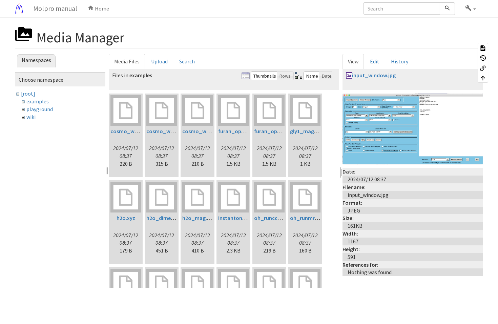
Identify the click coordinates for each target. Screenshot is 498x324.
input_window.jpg (374, 75)
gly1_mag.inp (306, 131)
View (353, 61)
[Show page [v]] (483, 48)
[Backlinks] (483, 68)
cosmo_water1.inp (133, 131)
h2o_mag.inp (198, 218)
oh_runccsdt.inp (274, 218)
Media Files (127, 61)
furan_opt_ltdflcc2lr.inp (247, 131)
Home (101, 8)
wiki (31, 117)
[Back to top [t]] (483, 78)
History (399, 61)
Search (187, 61)
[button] (470, 8)
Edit (374, 61)
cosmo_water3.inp (205, 131)
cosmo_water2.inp (169, 131)
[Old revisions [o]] (483, 58)
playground (39, 109)
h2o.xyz (126, 218)
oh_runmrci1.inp (310, 218)
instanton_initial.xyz (243, 218)
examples (37, 101)
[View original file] (413, 128)
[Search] (447, 8)
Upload (159, 61)
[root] (28, 93)
